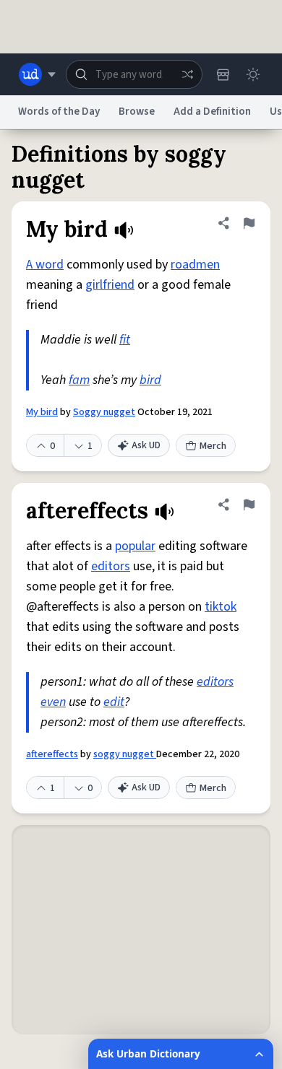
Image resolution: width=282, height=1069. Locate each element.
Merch (213, 446)
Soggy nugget (104, 412)
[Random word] (187, 74)
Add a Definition (212, 111)
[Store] (222, 74)
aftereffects (52, 754)
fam (79, 380)
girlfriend (109, 285)
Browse (137, 111)
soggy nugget (124, 754)
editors (110, 566)
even (53, 702)
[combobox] (134, 74)
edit (113, 702)
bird (150, 380)
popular (135, 546)
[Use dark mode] (253, 74)
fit (124, 340)
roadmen (195, 265)
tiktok (220, 607)
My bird (42, 412)
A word (45, 265)
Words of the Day (59, 111)
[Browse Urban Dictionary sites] (37, 74)
